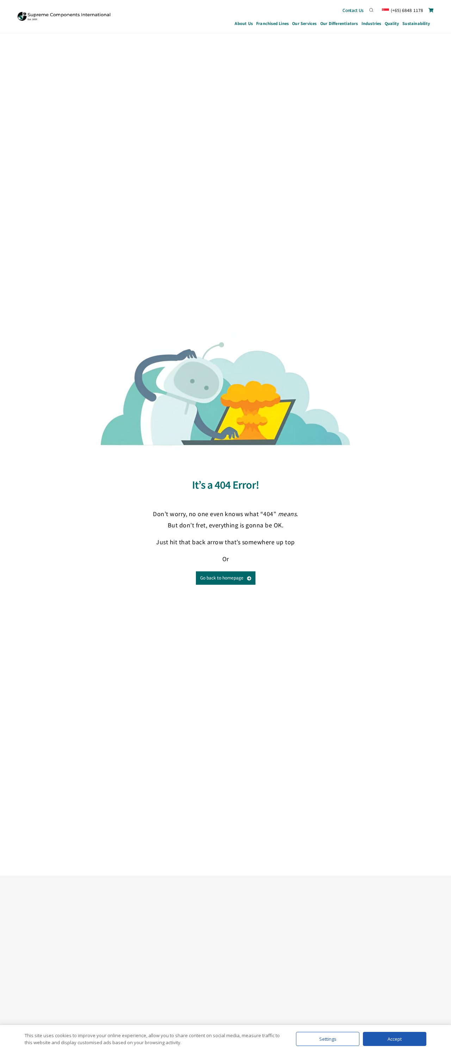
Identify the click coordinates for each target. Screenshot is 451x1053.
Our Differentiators (339, 23)
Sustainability (416, 23)
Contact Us (353, 10)
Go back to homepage (221, 578)
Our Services (304, 23)
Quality (392, 23)
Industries (371, 23)
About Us (244, 23)
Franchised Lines (272, 23)
